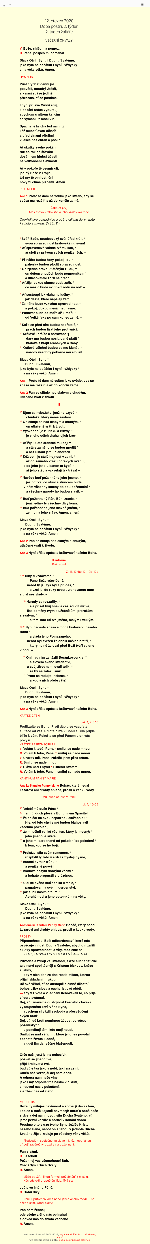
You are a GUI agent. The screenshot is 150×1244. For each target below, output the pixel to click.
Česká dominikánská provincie (74, 1240)
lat (10, 4)
